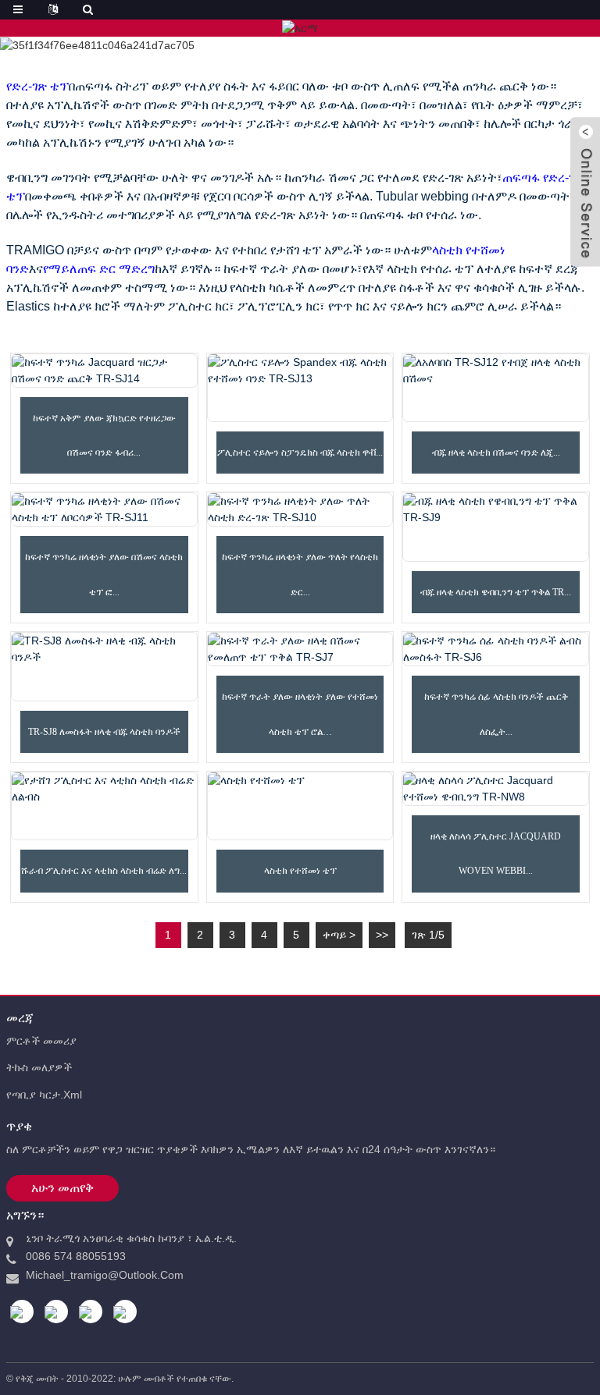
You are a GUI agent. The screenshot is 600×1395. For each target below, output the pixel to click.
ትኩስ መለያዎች (39, 1067)
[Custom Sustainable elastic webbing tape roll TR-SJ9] (495, 526)
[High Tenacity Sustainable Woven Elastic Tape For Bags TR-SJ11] (104, 509)
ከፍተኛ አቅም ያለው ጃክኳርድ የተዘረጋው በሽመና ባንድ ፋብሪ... (104, 435)
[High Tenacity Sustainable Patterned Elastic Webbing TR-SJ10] (300, 509)
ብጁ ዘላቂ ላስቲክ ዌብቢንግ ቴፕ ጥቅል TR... (495, 592)
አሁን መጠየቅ (62, 1187)
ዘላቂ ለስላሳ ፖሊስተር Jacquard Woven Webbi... (495, 853)
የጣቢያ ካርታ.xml (44, 1094)
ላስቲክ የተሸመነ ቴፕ (300, 870)
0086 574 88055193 (76, 1256)
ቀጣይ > (339, 934)
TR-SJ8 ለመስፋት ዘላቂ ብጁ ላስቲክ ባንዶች (104, 731)
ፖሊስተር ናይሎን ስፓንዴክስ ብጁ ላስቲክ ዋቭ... (300, 452)
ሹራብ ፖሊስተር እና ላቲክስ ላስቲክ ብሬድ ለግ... (104, 870)
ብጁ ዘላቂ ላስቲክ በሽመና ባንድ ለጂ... (496, 452)
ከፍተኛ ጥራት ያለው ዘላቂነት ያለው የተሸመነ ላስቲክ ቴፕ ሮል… (300, 714)
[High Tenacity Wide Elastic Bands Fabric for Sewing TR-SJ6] (495, 649)
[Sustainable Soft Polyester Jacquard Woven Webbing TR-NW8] (495, 788)
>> (382, 934)
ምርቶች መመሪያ (41, 1041)
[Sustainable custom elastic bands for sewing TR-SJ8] (104, 666)
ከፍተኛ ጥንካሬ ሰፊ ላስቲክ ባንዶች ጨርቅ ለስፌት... (496, 714)
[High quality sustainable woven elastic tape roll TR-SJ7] (300, 649)
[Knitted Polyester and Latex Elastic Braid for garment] (104, 805)
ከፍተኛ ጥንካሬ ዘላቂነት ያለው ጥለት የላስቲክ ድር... (300, 574)
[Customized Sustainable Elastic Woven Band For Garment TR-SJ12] (495, 387)
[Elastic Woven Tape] (300, 805)
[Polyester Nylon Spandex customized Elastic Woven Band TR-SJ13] (300, 387)
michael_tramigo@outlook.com (105, 1275)
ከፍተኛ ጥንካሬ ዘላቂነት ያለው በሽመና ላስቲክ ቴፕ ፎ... (104, 574)
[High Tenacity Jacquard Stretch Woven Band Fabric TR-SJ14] (104, 370)
